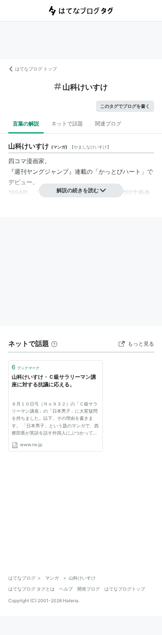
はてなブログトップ (124, 589)
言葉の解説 (26, 123)
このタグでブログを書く (125, 106)
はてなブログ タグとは (31, 589)
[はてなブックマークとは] (54, 343)
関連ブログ (108, 123)
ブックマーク (26, 367)
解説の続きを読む (78, 190)
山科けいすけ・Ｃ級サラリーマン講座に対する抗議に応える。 (54, 380)
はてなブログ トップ (36, 69)
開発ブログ (88, 589)
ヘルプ (66, 589)
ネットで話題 (67, 123)
